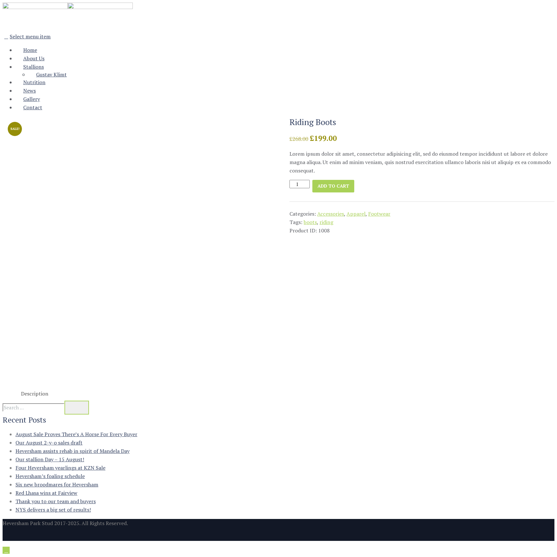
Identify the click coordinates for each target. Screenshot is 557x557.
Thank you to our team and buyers (55, 501)
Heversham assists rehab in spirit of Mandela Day (72, 450)
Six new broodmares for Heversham (56, 484)
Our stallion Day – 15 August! (49, 459)
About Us (33, 58)
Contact (32, 107)
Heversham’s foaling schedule (50, 476)
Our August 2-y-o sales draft (49, 442)
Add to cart (333, 186)
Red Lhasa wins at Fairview (46, 492)
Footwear (379, 213)
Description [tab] (34, 393)
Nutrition (34, 82)
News (29, 90)
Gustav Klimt (51, 74)
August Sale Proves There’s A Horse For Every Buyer (76, 434)
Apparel (356, 213)
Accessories (330, 213)
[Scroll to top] (6, 550)
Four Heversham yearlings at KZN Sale (60, 467)
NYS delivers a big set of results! (53, 509)
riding (326, 222)
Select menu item (30, 36)
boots (310, 222)
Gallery (31, 99)
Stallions (33, 66)
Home (30, 50)
